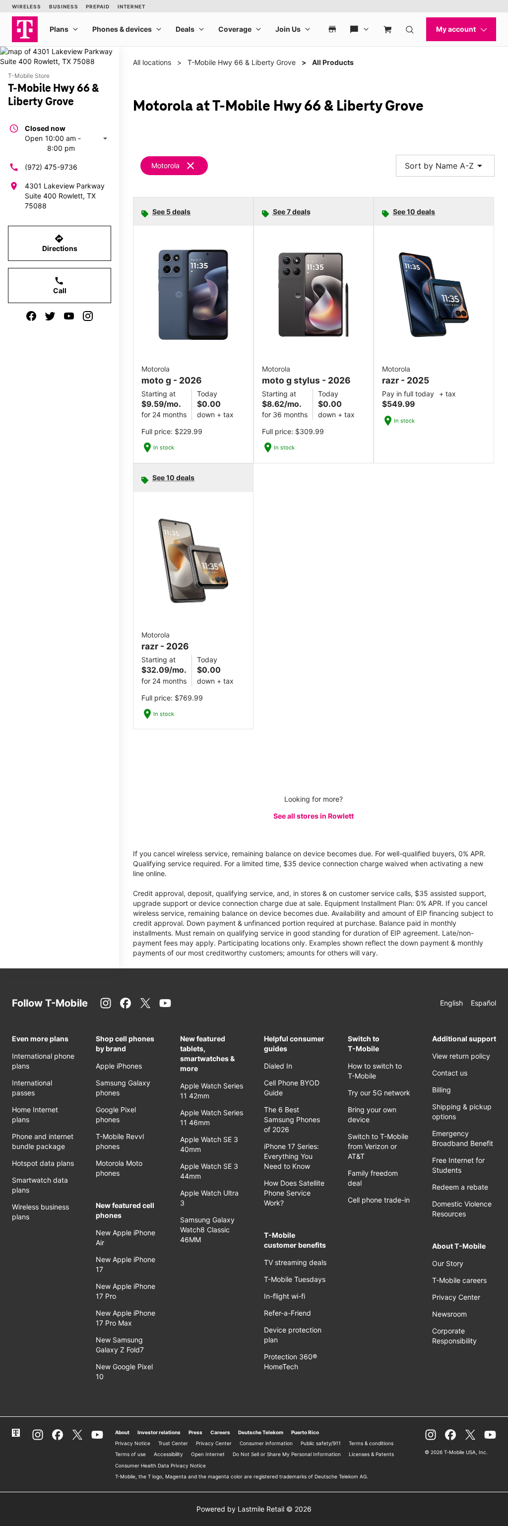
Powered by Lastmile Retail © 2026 (254, 1509)
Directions (59, 243)
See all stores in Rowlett (313, 816)
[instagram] (88, 316)
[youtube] (69, 316)
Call (59, 285)
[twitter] (50, 316)
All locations (152, 62)
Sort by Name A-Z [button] (445, 166)
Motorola (165, 165)
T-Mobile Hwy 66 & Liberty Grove (242, 62)
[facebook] (31, 316)
